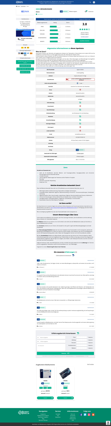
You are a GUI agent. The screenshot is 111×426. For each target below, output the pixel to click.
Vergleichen (89, 11)
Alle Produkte (90, 364)
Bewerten (64, 353)
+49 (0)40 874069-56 (25, 25)
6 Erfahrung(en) (84, 36)
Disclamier (72, 415)
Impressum (73, 417)
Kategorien (43, 414)
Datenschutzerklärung (70, 356)
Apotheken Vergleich (43, 417)
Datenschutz (73, 418)
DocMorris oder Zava (25, 72)
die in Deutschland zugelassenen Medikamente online (64, 207)
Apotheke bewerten (84, 40)
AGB (73, 420)
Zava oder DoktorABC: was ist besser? (25, 69)
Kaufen (45, 398)
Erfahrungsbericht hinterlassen (63, 255)
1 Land (80, 83)
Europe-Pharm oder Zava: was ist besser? (25, 62)
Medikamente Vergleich (43, 415)
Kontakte (58, 414)
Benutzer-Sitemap (43, 420)
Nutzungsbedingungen (80, 356)
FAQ (58, 415)
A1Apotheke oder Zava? (25, 65)
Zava (26, 26)
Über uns (73, 414)
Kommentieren (91, 260)
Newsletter (58, 417)
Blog (43, 418)
